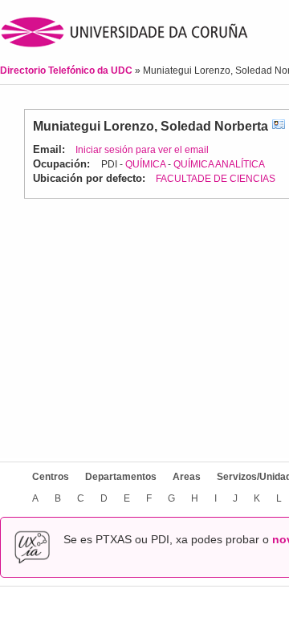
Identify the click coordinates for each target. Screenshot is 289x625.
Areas (187, 476)
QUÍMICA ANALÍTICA (219, 164)
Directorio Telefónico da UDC (67, 70)
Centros (50, 476)
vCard (278, 126)
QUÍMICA (145, 164)
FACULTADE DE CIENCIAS (215, 178)
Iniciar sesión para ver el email (142, 149)
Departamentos (121, 476)
